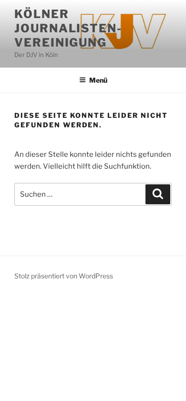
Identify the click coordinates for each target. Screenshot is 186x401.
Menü (98, 80)
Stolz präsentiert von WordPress (63, 276)
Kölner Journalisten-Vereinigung (68, 28)
